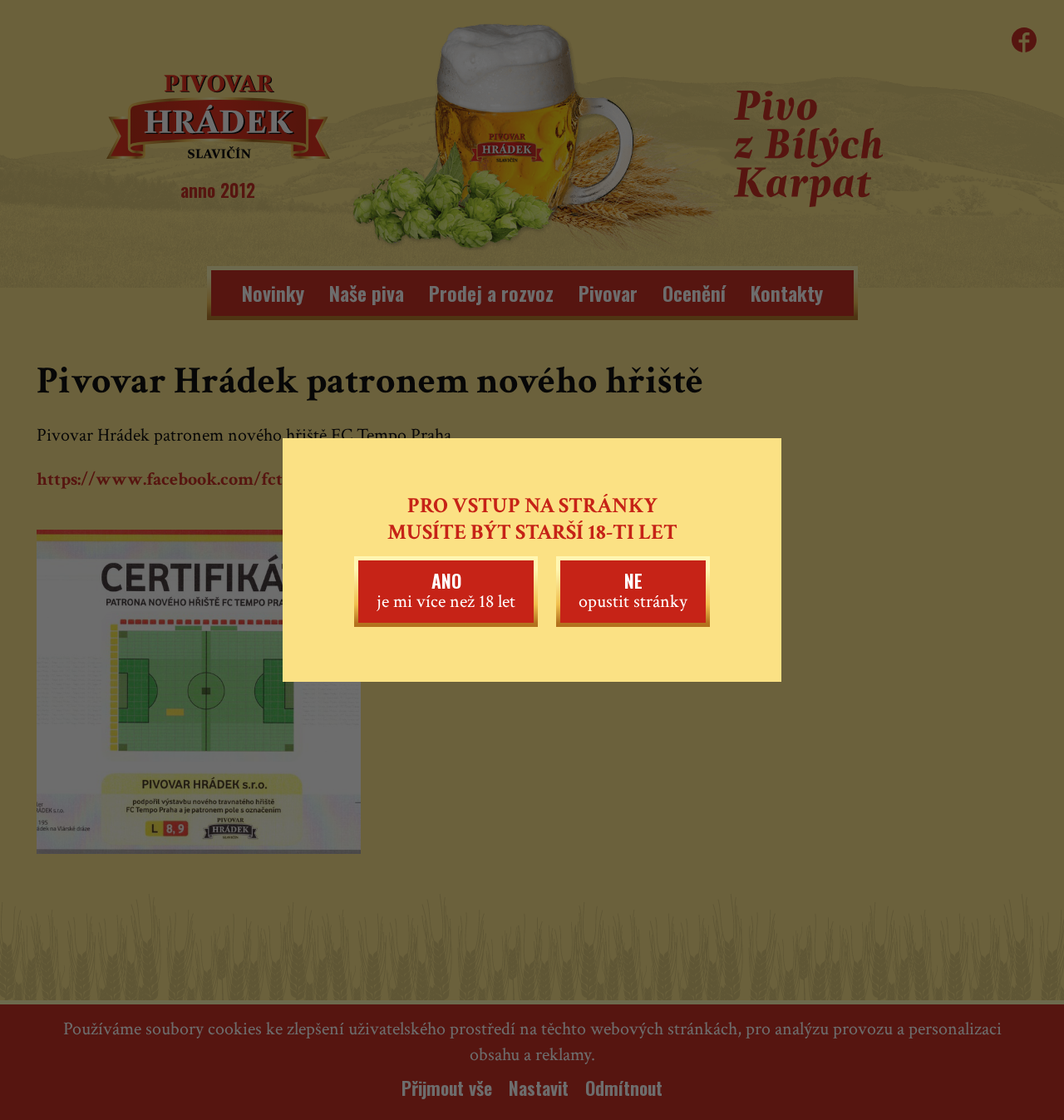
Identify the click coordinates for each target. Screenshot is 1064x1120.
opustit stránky (633, 590)
